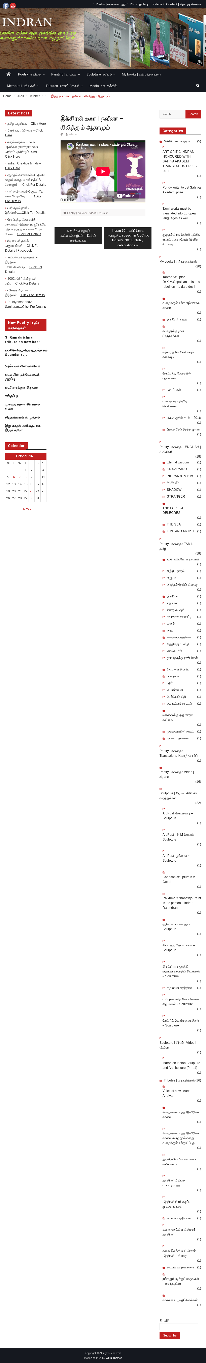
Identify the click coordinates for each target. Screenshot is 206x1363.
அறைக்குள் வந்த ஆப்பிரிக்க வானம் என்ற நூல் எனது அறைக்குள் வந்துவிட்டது (181, 1138)
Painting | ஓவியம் (63, 74)
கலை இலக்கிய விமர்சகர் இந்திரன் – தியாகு (179, 1253)
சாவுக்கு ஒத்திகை (179, 637)
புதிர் (170, 683)
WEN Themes (114, 1357)
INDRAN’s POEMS (180, 476)
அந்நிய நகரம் (175, 571)
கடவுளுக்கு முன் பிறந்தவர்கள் (173, 333)
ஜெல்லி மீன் (174, 651)
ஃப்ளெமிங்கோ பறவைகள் (183, 559)
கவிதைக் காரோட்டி (179, 616)
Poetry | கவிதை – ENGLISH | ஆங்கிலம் (180, 449)
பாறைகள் (173, 676)
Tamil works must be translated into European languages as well (180, 213)
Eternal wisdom (178, 462)
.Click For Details (32, 295)
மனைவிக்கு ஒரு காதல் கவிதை (178, 717)
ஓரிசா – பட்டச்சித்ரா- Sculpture (176, 926)
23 (31, 491)
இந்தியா (172, 596)
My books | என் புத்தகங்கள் (141, 74)
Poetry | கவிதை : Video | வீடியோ (87, 212)
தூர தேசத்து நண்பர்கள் (182, 657)
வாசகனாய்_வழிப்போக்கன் (180, 1300)
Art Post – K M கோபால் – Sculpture (180, 837)
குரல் (170, 630)
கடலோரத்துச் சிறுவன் (21, 387)
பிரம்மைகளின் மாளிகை (23, 366)
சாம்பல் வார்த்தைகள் (180, 1267)
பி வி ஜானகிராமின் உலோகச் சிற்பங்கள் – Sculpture (181, 1002)
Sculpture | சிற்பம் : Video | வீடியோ (178, 1045)
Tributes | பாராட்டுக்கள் (62, 86)
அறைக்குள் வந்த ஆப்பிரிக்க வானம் (181, 1114)
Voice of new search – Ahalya (178, 1093)
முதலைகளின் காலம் (180, 731)
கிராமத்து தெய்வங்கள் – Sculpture (179, 948)
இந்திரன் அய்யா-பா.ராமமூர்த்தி (174, 1183)
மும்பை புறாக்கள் (178, 738)
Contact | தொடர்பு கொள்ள (183, 4)
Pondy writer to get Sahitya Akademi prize (182, 190)
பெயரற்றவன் (175, 690)
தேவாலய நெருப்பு (178, 669)
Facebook (25, 250)
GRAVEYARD (177, 469)
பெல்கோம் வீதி (176, 696)
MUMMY (173, 483)
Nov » (27, 509)
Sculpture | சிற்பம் (99, 74)
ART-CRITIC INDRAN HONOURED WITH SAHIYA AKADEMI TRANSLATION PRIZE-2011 (180, 161)
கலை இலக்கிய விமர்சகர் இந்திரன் (179, 1232)
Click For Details (34, 184)
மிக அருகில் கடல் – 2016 (184, 417)
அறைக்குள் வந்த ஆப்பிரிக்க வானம (181, 305)
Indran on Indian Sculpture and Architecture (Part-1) (181, 1065)
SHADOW (174, 489)
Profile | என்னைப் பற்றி (111, 4)
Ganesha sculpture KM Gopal (179, 879)
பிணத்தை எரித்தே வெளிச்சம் (175, 404)
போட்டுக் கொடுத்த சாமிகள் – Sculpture (181, 1023)
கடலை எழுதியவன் (179, 1218)
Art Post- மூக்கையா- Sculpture (177, 858)
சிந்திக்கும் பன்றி (178, 644)
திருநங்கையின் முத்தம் (22, 417)
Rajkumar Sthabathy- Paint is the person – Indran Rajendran (182, 902)
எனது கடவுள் (175, 610)
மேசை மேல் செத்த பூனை (183, 429)
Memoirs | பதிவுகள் (21, 86)
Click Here (38, 123)
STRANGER (176, 496)
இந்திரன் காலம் (177, 319)
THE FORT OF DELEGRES (173, 510)
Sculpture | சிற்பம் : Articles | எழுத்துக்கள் (179, 796)
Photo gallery (139, 4)
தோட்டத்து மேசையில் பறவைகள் (177, 376)
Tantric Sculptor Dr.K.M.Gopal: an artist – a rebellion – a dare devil (181, 281)
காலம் (171, 623)
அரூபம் (171, 577)
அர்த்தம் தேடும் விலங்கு (182, 584)
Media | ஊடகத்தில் (103, 86)
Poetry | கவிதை (29, 74)
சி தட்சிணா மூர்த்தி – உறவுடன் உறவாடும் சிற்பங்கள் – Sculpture (181, 971)
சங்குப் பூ (12, 396)
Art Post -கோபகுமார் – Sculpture (178, 816)
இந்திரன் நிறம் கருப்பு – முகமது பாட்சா (178, 1204)
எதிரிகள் (172, 603)
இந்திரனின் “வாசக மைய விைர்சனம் (179, 1162)
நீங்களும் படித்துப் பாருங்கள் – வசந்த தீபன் (181, 1281)
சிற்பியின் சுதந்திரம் (179, 988)
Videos (157, 4)
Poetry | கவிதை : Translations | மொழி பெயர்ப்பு (179, 753)
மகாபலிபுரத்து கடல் (179, 703)
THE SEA (174, 524)
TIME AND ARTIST (180, 531)
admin (73, 134)
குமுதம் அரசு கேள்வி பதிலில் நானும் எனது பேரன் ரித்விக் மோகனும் (181, 239)
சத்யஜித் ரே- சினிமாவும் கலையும (178, 354)
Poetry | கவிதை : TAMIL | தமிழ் (177, 546)
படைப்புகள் (174, 390)
